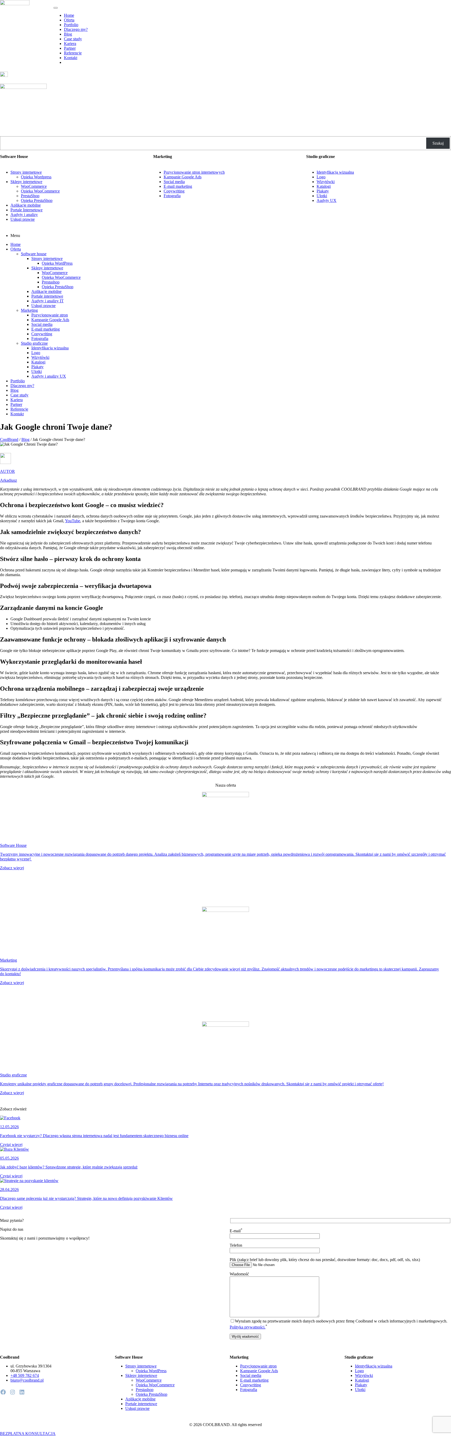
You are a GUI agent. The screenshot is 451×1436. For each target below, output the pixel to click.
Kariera (70, 43)
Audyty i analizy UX (48, 376)
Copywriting (174, 191)
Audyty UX (326, 200)
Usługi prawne (22, 219)
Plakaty (323, 191)
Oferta (69, 20)
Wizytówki (326, 181)
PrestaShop (30, 196)
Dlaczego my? (76, 29)
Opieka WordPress (57, 263)
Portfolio (71, 24)
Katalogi (324, 186)
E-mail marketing (178, 186)
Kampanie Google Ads (182, 177)
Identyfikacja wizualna (335, 172)
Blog (68, 34)
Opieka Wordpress (36, 177)
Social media (174, 181)
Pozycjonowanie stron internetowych (194, 172)
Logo (321, 177)
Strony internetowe (26, 172)
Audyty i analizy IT (47, 301)
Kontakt (70, 57)
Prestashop (51, 282)
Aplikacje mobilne (25, 205)
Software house (33, 254)
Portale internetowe (47, 296)
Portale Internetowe (26, 210)
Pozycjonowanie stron (49, 315)
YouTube (72, 521)
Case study (73, 39)
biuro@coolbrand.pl (27, 1380)
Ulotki (322, 196)
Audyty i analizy (24, 214)
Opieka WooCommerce (40, 191)
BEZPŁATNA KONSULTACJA (28, 1433)
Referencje (73, 53)
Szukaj (438, 143)
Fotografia (172, 196)
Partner (70, 48)
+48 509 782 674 (24, 1375)
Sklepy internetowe (26, 181)
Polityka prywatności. (247, 1327)
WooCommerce (34, 186)
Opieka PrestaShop (36, 200)
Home (69, 15)
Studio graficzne (34, 343)
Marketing (29, 310)
